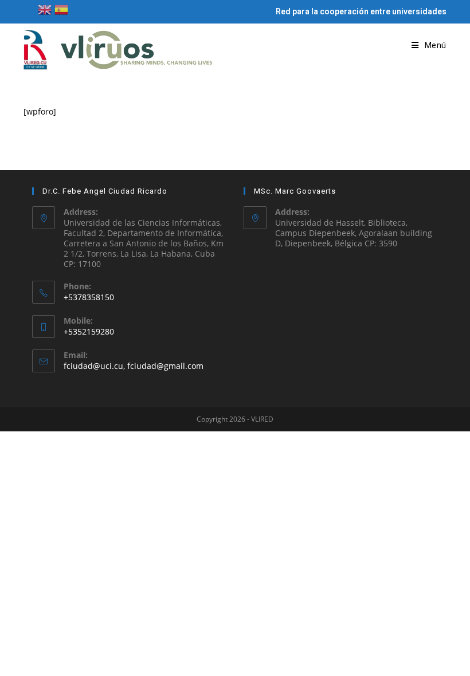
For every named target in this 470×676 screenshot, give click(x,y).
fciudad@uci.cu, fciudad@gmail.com (133, 365)
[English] (45, 8)
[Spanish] (61, 8)
